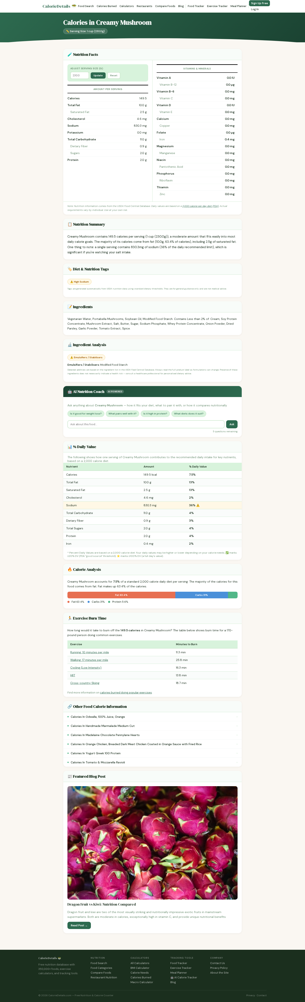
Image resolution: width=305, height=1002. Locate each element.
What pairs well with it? (123, 413)
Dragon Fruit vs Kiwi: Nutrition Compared (101, 904)
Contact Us (217, 963)
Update (98, 75)
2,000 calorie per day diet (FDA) (200, 206)
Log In (255, 9)
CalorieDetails (60, 6)
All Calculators (140, 963)
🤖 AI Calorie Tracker (183, 977)
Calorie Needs (140, 972)
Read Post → (79, 925)
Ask (231, 424)
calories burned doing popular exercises (126, 692)
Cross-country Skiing (84, 683)
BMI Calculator (140, 968)
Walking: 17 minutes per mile (89, 660)
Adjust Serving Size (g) (86, 68)
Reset (113, 75)
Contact (262, 995)
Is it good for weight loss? (86, 413)
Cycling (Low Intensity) (85, 667)
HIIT (72, 675)
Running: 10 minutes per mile (89, 652)
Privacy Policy (219, 968)
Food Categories (101, 968)
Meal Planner (238, 6)
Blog (181, 6)
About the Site (219, 972)
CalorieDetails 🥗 (49, 958)
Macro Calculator (142, 982)
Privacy (250, 995)
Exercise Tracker (217, 6)
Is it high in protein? (155, 413)
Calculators (127, 6)
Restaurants (144, 6)
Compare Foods (165, 6)
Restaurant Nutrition (104, 977)
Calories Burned (107, 6)
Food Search (86, 6)
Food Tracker (196, 6)
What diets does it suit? (189, 413)
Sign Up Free (259, 3)
